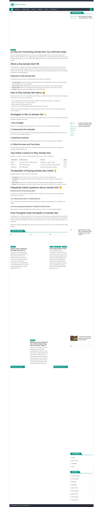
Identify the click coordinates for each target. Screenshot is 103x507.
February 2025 (75, 491)
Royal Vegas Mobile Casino (58, 248)
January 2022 (75, 497)
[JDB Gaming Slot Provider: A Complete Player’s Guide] (73, 68)
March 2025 (74, 488)
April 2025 (74, 485)
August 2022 (75, 494)
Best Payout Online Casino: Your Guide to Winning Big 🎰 (18, 367)
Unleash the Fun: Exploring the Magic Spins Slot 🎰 (19, 249)
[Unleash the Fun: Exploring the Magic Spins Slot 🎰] (20, 239)
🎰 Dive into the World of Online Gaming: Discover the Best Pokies (84, 338)
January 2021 (75, 500)
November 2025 (75, 476)
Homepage (17, 9)
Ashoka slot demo (20, 96)
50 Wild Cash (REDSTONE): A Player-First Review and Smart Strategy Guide (85, 124)
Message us (54, 9)
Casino (33, 9)
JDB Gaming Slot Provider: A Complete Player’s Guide (85, 17)
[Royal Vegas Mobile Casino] (59, 239)
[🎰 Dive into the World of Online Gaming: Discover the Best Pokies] (73, 338)
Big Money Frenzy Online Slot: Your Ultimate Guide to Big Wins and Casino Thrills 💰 (39, 343)
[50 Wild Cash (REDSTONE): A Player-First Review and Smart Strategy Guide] (73, 174)
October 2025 (75, 479)
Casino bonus (25, 9)
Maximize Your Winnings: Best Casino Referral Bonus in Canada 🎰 (61, 367)
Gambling (40, 9)
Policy (46, 9)
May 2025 (74, 482)
